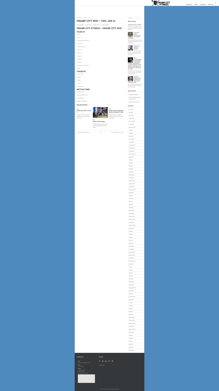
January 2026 (131, 118)
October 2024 (131, 151)
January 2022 (131, 249)
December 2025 (132, 121)
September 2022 (132, 225)
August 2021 (131, 264)
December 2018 (132, 320)
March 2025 (131, 136)
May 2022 (130, 237)
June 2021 (131, 270)
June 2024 (131, 162)
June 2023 (131, 198)
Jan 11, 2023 (89, 24)
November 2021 (132, 255)
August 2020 (131, 290)
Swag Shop (189, 4)
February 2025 (131, 139)
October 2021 (131, 258)
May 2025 (130, 130)
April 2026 (131, 112)
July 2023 (130, 195)
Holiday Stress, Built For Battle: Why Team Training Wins (134, 79)
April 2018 (131, 344)
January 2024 (131, 177)
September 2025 (132, 127)
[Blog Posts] (100, 132)
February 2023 (131, 210)
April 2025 (131, 133)
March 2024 (131, 171)
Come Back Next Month (134, 24)
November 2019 (132, 296)
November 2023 (132, 183)
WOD (80, 17)
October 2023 (131, 186)
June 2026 (131, 109)
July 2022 (130, 231)
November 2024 (132, 148)
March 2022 (131, 243)
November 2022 (132, 219)
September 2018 (132, 329)
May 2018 (130, 341)
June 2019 (131, 305)
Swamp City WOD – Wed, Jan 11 (84, 132)
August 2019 (131, 299)
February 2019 (131, 317)
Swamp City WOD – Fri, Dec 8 (84, 111)
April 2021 (131, 275)
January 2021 (131, 284)
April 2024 (131, 168)
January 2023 (131, 213)
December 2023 (132, 180)
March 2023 (131, 207)
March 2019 (131, 314)
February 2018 (131, 350)
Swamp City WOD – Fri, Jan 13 (117, 132)
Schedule (203, 4)
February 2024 (131, 174)
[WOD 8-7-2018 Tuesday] (100, 112)
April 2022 (131, 240)
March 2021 (131, 278)
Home (78, 17)
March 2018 (131, 347)
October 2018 (131, 326)
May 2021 (130, 272)
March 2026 (131, 115)
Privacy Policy (101, 365)
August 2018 (131, 332)
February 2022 (131, 246)
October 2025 (131, 124)
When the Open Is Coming (137, 47)
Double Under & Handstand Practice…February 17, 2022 (116, 111)
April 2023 (131, 204)
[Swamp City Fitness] (160, 3)
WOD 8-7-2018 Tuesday (99, 121)
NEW (196, 4)
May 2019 (130, 308)
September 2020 (132, 287)
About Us (210, 4)
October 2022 (131, 222)
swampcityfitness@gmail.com (84, 362)
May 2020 (130, 293)
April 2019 (131, 311)
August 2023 (131, 192)
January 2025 (131, 142)
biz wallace (82, 24)
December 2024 (132, 145)
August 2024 (131, 157)
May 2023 (130, 201)
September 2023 (132, 189)
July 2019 (130, 302)
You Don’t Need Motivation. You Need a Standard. (134, 35)
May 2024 (130, 165)
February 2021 (131, 281)
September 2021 (132, 261)
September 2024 (132, 154)
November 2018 (132, 323)
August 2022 (131, 228)
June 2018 (131, 338)
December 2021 (132, 252)
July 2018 (130, 335)
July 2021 (130, 267)
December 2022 (132, 216)
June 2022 (131, 234)
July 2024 (130, 160)
